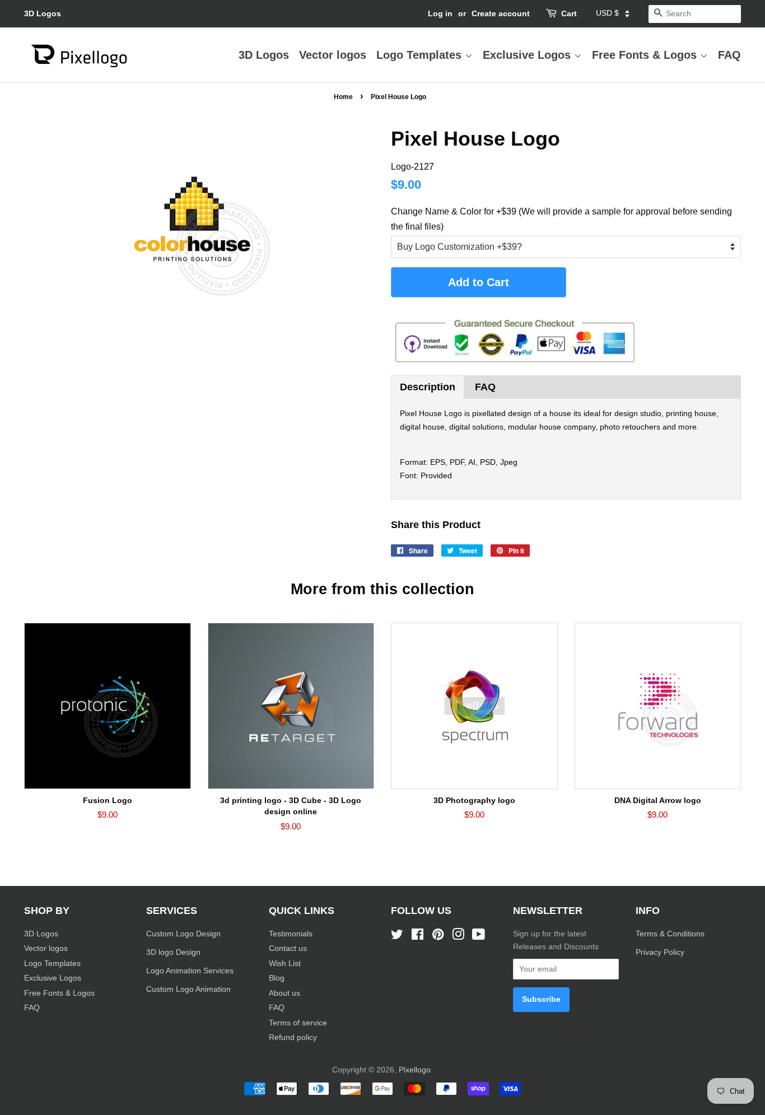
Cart (569, 13)
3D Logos (42, 13)
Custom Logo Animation (188, 989)
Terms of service (298, 1023)
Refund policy (293, 1037)
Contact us (288, 948)
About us (284, 993)
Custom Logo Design (183, 934)
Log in (440, 13)
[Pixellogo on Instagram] (458, 936)
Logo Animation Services (190, 971)
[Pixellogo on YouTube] (478, 936)
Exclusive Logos (528, 55)
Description (427, 387)
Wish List (285, 963)
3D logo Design (173, 952)
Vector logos (332, 55)
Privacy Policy (661, 952)
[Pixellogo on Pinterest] (438, 936)
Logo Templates (420, 55)
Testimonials (290, 934)
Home (343, 97)
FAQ (729, 55)
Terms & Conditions (670, 934)
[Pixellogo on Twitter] (397, 936)
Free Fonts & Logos (646, 55)
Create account (501, 13)
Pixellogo (415, 1070)
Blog (276, 978)
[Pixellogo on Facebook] (417, 936)
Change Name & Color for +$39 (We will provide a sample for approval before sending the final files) (561, 219)
